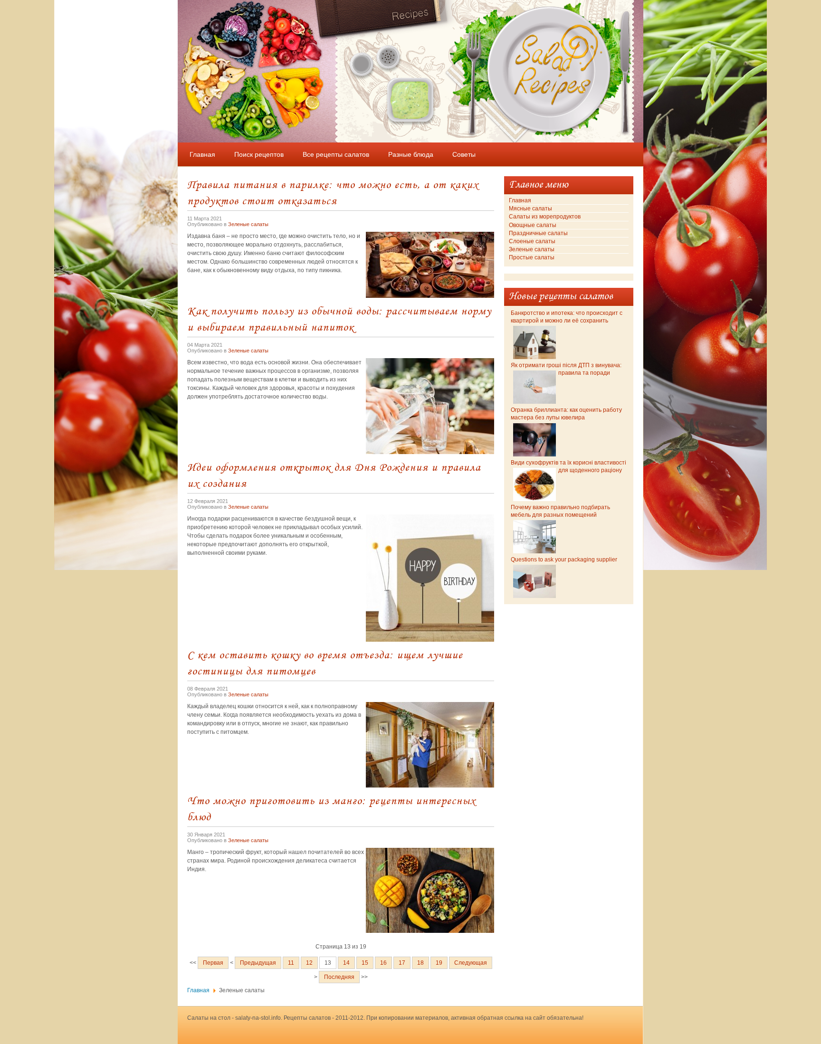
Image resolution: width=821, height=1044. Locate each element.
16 (383, 962)
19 (439, 962)
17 (402, 962)
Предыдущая (258, 962)
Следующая (470, 962)
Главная (198, 990)
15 (365, 962)
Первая (213, 962)
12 (309, 962)
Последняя (339, 977)
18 (420, 962)
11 (291, 962)
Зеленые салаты (248, 224)
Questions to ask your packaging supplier (564, 559)
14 (346, 962)
